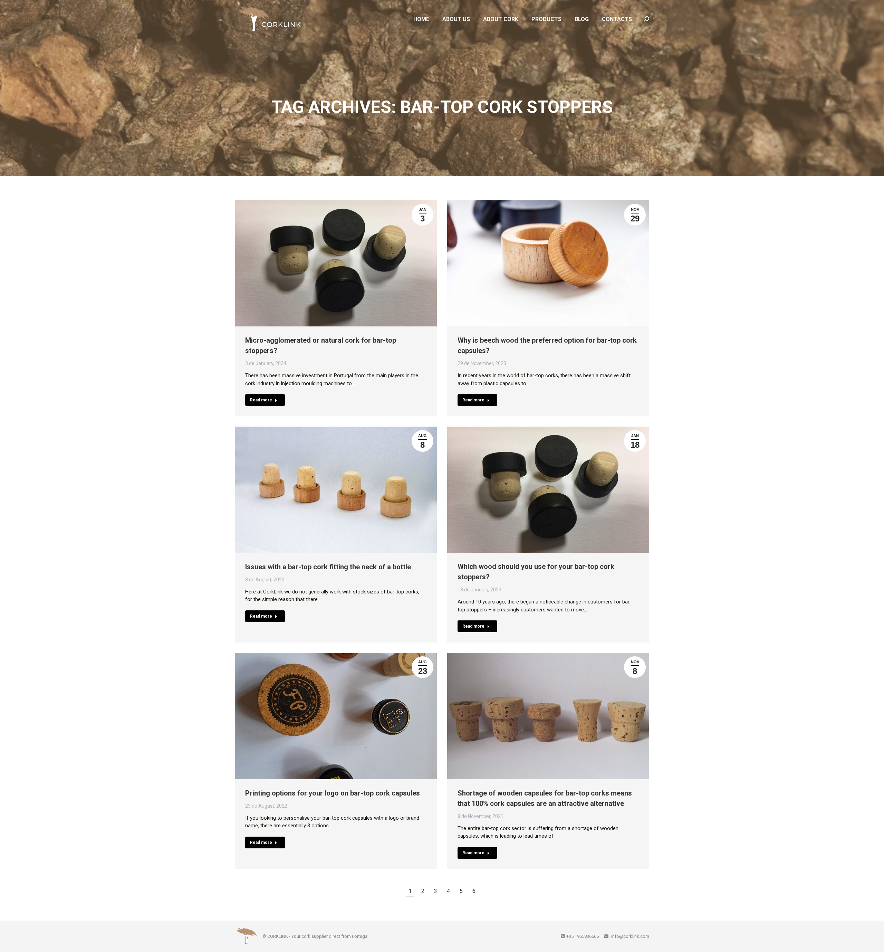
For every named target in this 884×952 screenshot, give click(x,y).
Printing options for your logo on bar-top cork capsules (332, 793)
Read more (261, 400)
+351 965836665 (582, 936)
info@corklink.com (629, 936)
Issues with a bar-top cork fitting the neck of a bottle (328, 567)
